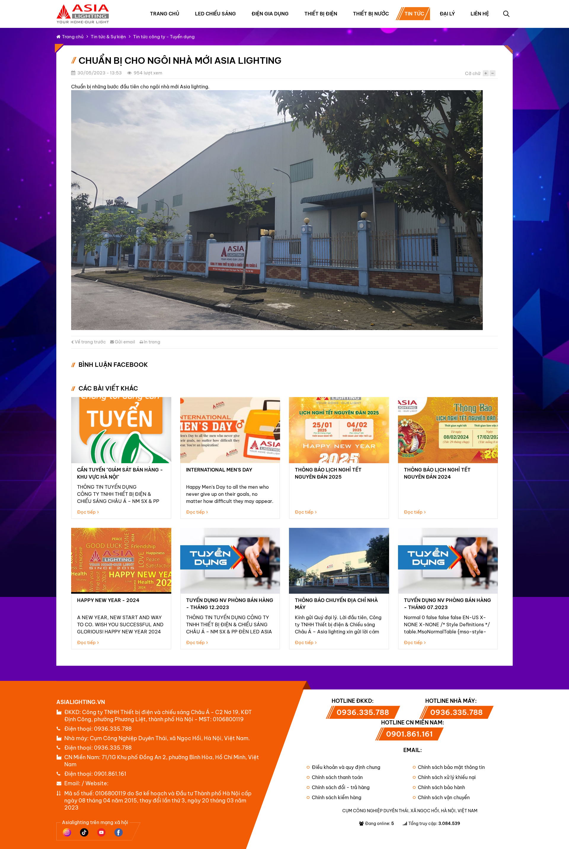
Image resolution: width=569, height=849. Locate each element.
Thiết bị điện (320, 14)
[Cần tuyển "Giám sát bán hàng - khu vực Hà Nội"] (121, 430)
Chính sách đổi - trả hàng (341, 787)
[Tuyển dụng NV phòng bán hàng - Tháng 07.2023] (448, 561)
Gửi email (124, 342)
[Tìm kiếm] (506, 13)
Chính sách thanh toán (337, 777)
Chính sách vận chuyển (444, 797)
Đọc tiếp (86, 512)
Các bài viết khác (108, 388)
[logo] (83, 7)
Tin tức (414, 14)
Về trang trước (90, 342)
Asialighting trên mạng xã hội (95, 822)
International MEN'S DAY (219, 470)
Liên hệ (480, 14)
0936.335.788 (113, 728)
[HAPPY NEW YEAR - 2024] (121, 561)
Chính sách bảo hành (441, 787)
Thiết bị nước (371, 14)
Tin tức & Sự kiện (108, 36)
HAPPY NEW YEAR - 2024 (108, 600)
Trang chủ (164, 14)
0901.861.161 (110, 773)
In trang (151, 342)
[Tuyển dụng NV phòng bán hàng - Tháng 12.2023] (230, 561)
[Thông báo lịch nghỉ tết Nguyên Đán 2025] (339, 430)
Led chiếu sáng (215, 14)
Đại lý (447, 14)
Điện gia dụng (270, 14)
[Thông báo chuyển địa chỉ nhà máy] (339, 561)
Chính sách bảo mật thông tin (451, 767)
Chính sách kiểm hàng (336, 797)
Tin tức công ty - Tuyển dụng (164, 36)
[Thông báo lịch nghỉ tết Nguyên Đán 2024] (448, 430)
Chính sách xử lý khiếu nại (447, 777)
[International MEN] (230, 430)
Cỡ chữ (472, 73)
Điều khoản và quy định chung (346, 767)
